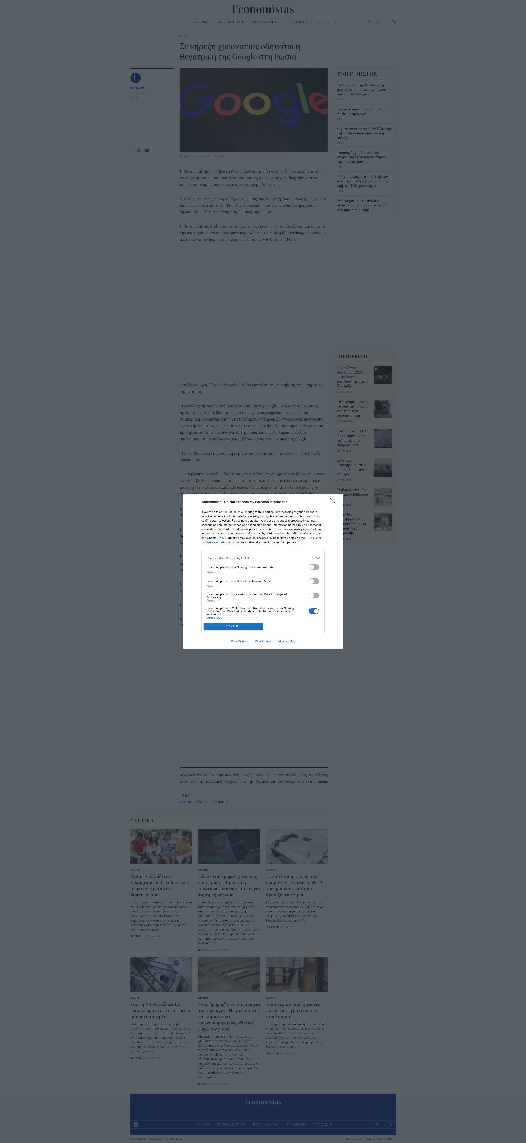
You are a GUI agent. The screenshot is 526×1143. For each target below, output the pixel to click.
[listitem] (263, 558)
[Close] (334, 502)
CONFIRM (233, 626)
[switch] (314, 567)
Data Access (263, 641)
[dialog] (263, 571)
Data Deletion (240, 641)
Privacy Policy (286, 641)
